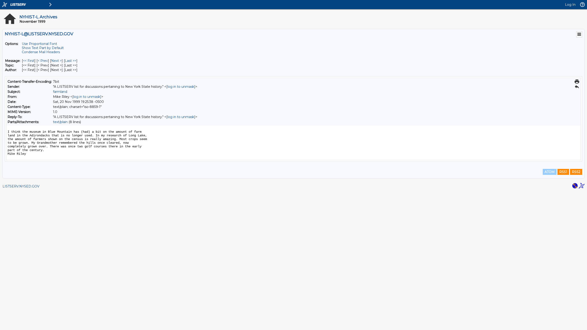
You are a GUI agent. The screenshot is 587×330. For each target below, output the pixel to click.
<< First (28, 61)
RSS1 (563, 172)
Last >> (70, 61)
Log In (570, 5)
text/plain (60, 122)
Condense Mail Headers (41, 52)
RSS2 (576, 172)
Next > (56, 61)
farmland (60, 92)
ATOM (550, 172)
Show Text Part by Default (43, 48)
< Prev (43, 61)
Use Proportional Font (39, 44)
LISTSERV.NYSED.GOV (21, 186)
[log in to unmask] (180, 87)
